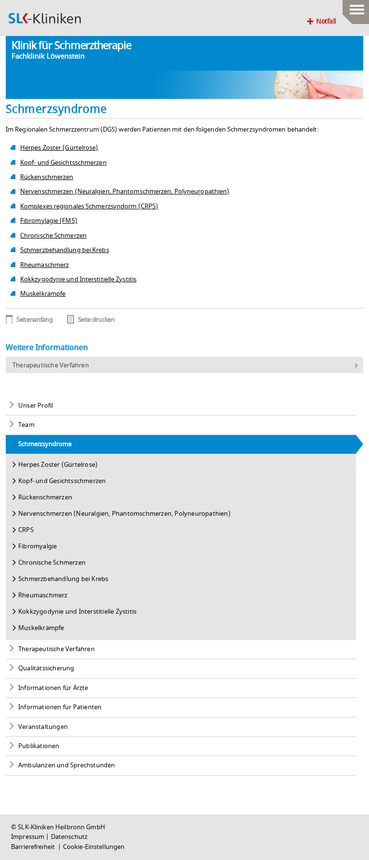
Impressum (27, 837)
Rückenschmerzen (47, 177)
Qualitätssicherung (46, 668)
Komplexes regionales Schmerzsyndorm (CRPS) (89, 206)
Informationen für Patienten (59, 707)
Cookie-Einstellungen (94, 847)
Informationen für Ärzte (53, 688)
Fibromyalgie (37, 546)
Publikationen (39, 746)
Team (26, 425)
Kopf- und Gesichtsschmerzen (63, 163)
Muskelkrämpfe (42, 294)
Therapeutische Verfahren (50, 365)
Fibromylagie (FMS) (48, 221)
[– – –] (356, 7)
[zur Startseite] (45, 18)
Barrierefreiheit (33, 847)
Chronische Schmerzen (53, 236)
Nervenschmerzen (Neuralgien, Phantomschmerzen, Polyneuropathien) (124, 191)
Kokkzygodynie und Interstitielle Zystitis (78, 279)
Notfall (326, 21)
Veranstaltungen (43, 727)
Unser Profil (35, 406)
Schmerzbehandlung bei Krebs (64, 250)
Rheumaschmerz (44, 265)
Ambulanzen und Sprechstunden (66, 765)
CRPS (26, 530)
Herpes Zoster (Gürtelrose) (59, 148)
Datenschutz (69, 837)
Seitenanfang (34, 320)
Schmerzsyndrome (45, 444)
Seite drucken (96, 320)
